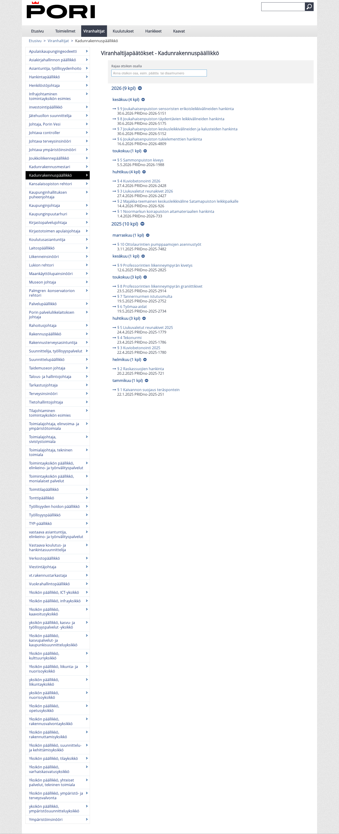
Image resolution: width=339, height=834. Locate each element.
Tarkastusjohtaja (43, 385)
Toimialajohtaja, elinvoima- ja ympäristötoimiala (54, 426)
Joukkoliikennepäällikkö (49, 158)
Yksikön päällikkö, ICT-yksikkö (54, 592)
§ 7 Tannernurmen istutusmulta (144, 296)
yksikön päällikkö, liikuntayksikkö (44, 682)
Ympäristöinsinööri (45, 819)
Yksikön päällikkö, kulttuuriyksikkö (44, 656)
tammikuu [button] (128, 380)
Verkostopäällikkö (44, 558)
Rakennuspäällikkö (45, 334)
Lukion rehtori (41, 265)
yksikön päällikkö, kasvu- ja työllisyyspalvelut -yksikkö (52, 625)
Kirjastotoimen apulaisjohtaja (54, 231)
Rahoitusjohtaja (42, 325)
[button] (309, 6)
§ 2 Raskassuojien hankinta (140, 368)
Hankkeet (153, 31)
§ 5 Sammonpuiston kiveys (140, 160)
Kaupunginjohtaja (44, 205)
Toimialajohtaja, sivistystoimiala (42, 439)
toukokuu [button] (127, 150)
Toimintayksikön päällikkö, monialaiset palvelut (51, 478)
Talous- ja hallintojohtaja (50, 376)
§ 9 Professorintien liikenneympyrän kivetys (155, 265)
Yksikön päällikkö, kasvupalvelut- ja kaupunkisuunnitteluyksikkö (53, 640)
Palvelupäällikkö (43, 303)
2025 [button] (124, 224)
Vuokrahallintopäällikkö (49, 583)
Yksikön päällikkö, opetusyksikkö (44, 708)
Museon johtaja (42, 282)
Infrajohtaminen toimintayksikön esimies (50, 96)
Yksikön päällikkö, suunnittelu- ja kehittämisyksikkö (55, 747)
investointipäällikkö (45, 107)
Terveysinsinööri (43, 393)
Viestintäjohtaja (42, 566)
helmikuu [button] (127, 359)
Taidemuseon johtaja (47, 368)
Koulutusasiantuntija (47, 239)
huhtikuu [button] (126, 171)
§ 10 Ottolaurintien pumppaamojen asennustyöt (159, 244)
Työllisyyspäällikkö (45, 515)
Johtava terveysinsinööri (50, 141)
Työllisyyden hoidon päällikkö (54, 506)
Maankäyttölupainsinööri (51, 273)
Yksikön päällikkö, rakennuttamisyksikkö (48, 734)
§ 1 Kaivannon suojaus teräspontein (148, 389)
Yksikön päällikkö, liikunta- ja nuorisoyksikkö (53, 669)
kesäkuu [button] (126, 99)
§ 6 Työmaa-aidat (132, 306)
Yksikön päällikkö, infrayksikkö (55, 600)
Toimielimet (65, 31)
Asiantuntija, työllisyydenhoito (55, 68)
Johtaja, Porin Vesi (44, 124)
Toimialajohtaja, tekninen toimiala (50, 452)
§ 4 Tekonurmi (129, 337)
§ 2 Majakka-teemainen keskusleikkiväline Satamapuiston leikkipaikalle (177, 201)
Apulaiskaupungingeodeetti (53, 51)
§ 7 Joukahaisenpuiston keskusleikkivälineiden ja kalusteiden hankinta (177, 129)
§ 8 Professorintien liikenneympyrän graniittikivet (159, 286)
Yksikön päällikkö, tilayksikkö (53, 758)
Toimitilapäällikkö (44, 489)
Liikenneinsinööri (44, 256)
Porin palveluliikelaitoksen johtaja (51, 314)
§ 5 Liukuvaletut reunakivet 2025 (145, 327)
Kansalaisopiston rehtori (50, 183)
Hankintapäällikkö (44, 76)
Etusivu (37, 31)
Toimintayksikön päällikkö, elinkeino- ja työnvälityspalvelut (56, 465)
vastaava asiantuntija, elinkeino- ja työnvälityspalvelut (56, 534)
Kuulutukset (123, 31)
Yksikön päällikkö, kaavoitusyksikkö (44, 612)
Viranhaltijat (94, 31)
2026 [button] (123, 88)
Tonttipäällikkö (41, 497)
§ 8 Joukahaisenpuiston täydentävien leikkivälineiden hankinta (170, 118)
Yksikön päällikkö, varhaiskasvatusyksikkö (49, 769)
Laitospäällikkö (42, 248)
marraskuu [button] (128, 235)
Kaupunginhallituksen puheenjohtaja (48, 194)
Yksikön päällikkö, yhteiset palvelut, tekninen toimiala (52, 782)
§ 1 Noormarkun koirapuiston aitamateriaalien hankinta (165, 211)
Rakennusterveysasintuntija (53, 342)
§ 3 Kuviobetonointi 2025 (138, 347)
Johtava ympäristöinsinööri (52, 149)
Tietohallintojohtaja (46, 402)
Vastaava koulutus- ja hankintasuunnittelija (47, 547)
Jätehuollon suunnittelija (50, 115)
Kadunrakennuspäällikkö (50, 175)
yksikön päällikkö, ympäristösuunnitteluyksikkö (54, 809)
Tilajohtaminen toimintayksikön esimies (50, 413)
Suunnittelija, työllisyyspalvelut (55, 351)
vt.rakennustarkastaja (48, 575)
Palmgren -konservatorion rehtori (52, 293)
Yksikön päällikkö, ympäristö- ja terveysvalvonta (56, 795)
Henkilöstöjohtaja (44, 85)
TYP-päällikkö (40, 523)
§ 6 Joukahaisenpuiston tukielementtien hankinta (159, 139)
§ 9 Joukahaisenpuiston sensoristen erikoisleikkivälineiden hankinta (175, 108)
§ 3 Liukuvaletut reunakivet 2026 (145, 191)
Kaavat (179, 31)
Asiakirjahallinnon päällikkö (52, 59)
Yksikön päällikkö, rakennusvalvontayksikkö (51, 721)
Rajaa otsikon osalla (126, 66)
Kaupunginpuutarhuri (48, 214)
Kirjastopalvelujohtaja (48, 222)
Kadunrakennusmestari (49, 166)
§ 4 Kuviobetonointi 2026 (138, 181)
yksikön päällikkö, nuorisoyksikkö (44, 695)
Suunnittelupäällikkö (47, 359)
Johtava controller (44, 132)
